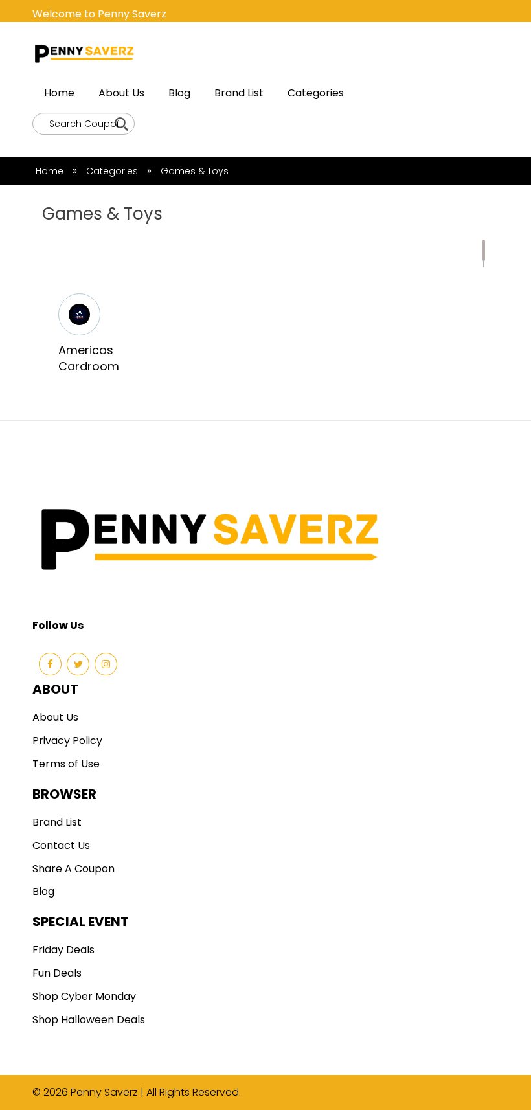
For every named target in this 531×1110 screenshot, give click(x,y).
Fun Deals (57, 973)
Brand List (239, 92)
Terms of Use (66, 763)
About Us (121, 92)
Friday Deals (63, 949)
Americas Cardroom (88, 358)
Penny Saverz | (108, 1092)
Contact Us (61, 845)
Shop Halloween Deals (88, 1019)
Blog (179, 92)
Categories (316, 92)
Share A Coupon (73, 868)
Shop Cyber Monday (84, 996)
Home (59, 92)
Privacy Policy (67, 740)
